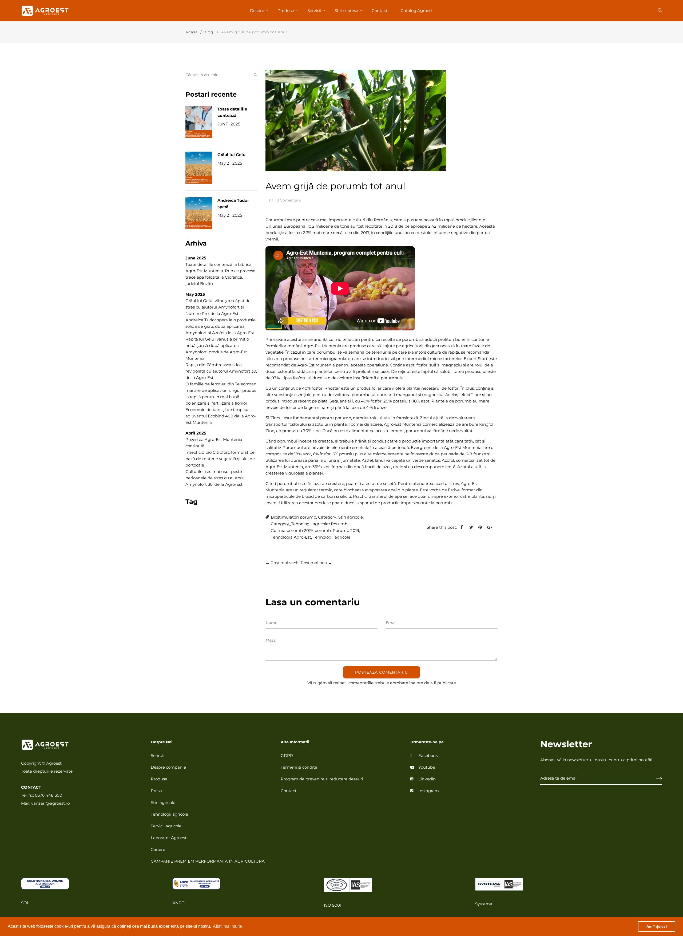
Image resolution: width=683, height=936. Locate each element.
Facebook (428, 755)
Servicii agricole (166, 825)
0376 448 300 (48, 795)
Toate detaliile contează (232, 112)
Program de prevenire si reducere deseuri (322, 778)
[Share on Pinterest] (482, 527)
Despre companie (168, 767)
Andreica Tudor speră (233, 203)
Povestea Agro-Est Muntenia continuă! (213, 442)
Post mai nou (314, 562)
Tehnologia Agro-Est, (291, 537)
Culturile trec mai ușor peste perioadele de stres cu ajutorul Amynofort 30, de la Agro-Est (215, 478)
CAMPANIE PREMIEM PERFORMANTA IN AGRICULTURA (208, 861)
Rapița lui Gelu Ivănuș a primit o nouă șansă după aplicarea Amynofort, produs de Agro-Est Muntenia (217, 349)
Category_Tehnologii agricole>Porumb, (309, 523)
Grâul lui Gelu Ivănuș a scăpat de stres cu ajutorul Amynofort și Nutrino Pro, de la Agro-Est (218, 307)
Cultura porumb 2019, (292, 530)
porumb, (323, 530)
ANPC (178, 902)
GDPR (287, 755)
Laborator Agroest (168, 837)
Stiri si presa (346, 10)
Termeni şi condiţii (299, 767)
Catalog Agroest (417, 10)
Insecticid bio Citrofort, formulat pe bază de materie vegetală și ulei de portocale (220, 459)
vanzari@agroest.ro (50, 803)
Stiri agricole (163, 802)
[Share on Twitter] (473, 527)
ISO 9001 (332, 905)
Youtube (426, 767)
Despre (257, 10)
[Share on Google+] (491, 527)
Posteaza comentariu (381, 672)
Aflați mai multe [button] (227, 926)
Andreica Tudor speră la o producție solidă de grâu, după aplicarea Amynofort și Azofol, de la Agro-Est (220, 326)
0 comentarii (288, 200)
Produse (285, 10)
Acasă (191, 32)
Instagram (428, 790)
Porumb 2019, (346, 530)
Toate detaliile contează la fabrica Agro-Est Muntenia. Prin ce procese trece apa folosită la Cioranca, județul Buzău (220, 274)
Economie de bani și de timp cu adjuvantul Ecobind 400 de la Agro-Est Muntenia (220, 416)
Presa (156, 790)
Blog (208, 32)
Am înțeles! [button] (656, 926)
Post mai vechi (285, 562)
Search (157, 755)
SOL (25, 902)
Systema (483, 903)
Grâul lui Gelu (231, 154)
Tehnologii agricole (331, 537)
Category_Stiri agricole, (341, 517)
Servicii (314, 10)
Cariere (158, 849)
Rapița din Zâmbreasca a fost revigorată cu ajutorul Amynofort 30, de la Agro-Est (221, 371)
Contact (379, 10)
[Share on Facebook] (463, 527)
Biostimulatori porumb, (294, 517)
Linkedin (427, 778)
